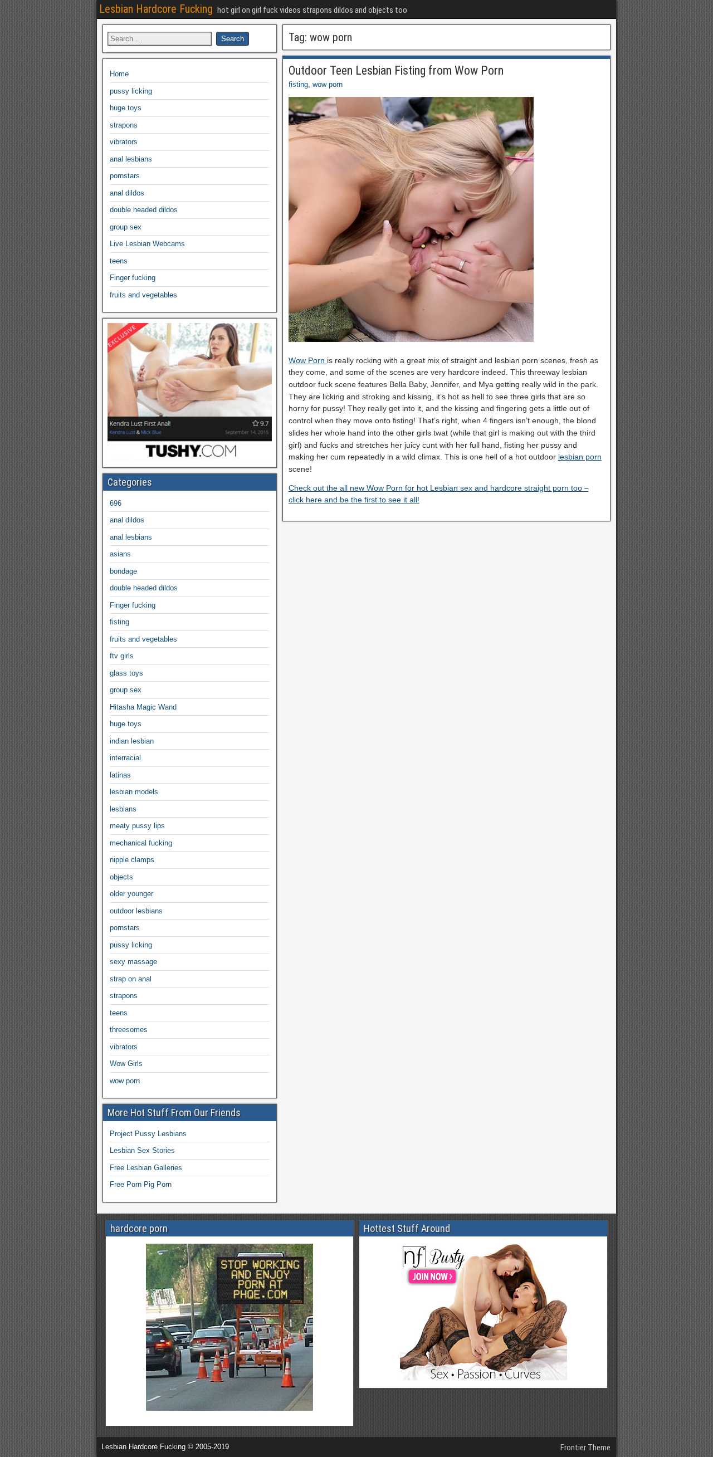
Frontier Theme (585, 1448)
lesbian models (134, 792)
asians (120, 554)
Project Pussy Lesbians (148, 1134)
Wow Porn (308, 360)
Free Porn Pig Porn (141, 1184)
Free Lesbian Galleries (146, 1167)
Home (119, 74)
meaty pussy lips (137, 826)
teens (119, 261)
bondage (123, 571)
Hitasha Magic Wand (143, 707)
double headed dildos (144, 210)
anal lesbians (131, 159)
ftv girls (122, 656)
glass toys (126, 673)
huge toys (125, 108)
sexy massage (133, 961)
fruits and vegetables (143, 295)
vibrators (124, 142)
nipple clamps (132, 859)
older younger (131, 893)
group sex (125, 227)
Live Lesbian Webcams (147, 243)
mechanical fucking (141, 843)
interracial (125, 758)
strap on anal (131, 979)
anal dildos (127, 193)
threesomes (129, 1029)
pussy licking (131, 91)
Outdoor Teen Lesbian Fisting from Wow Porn (396, 70)
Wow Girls (126, 1063)
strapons (124, 125)
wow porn (327, 84)
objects (121, 877)
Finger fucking (132, 277)
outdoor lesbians (136, 911)
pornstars (125, 176)
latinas (120, 775)
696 (115, 503)
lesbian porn (580, 456)
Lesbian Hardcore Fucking (156, 9)
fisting (298, 84)
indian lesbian (132, 741)
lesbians (123, 809)
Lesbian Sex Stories (142, 1150)
